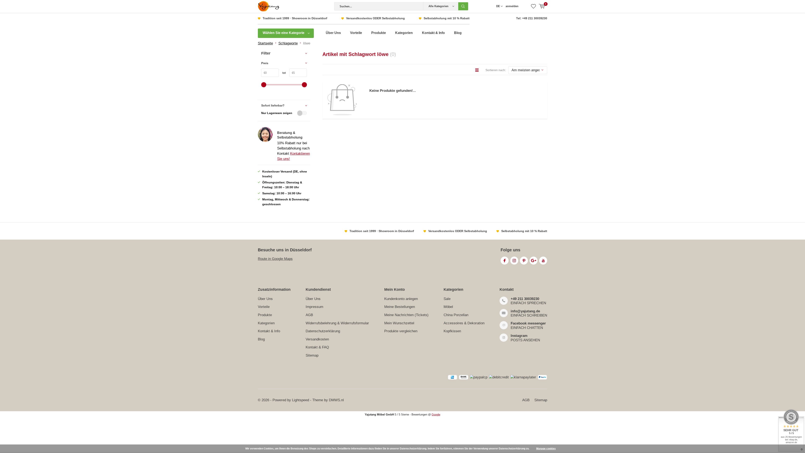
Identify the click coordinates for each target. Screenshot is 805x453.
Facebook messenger (528, 323)
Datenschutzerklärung (323, 331)
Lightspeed (300, 400)
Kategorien (404, 33)
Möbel (448, 307)
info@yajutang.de (525, 311)
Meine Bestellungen (399, 307)
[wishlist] (533, 6)
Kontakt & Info (433, 33)
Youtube (543, 261)
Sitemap (312, 355)
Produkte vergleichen (400, 331)
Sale (447, 299)
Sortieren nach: (496, 70)
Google (534, 261)
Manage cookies (546, 448)
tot (282, 72)
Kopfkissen (452, 331)
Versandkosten (317, 339)
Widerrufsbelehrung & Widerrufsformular (337, 323)
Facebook (505, 261)
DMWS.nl (336, 400)
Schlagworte (288, 43)
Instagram (514, 261)
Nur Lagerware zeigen (276, 113)
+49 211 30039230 (525, 299)
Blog (458, 33)
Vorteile (356, 33)
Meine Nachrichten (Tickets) (406, 315)
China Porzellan (456, 315)
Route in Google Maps (275, 259)
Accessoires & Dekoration (464, 323)
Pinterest (524, 261)
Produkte (378, 33)
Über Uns (333, 33)
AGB (309, 315)
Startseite (265, 43)
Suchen (463, 6)
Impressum (314, 307)
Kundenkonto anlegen (401, 299)
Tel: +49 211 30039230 (531, 18)
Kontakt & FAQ (317, 347)
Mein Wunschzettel (399, 323)
